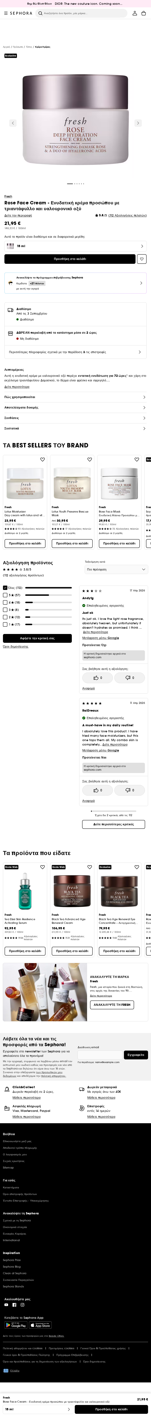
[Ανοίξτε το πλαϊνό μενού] (6, 13)
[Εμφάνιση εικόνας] (75, 120)
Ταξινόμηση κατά (95, 561)
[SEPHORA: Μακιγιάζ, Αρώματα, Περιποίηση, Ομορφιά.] (21, 13)
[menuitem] (134, 13)
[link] (37, 638)
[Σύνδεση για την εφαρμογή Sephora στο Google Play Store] (15, 1325)
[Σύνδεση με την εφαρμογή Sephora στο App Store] (40, 1325)
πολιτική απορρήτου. (53, 1076)
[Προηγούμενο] (13, 123)
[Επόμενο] (138, 123)
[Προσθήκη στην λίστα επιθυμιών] (42, 459)
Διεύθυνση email (88, 1047)
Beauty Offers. (56, 1336)
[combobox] (116, 569)
